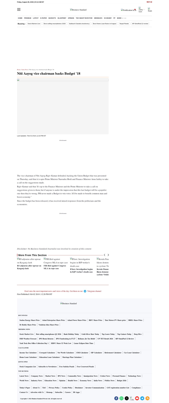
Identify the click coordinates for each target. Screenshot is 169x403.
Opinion (71, 18)
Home (20, 18)
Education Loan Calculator (49, 357)
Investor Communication (94, 387)
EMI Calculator (82, 352)
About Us (36, 387)
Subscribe (58, 392)
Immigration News (90, 376)
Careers (68, 392)
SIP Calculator (96, 352)
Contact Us (24, 392)
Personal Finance (119, 376)
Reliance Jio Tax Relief (86, 338)
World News (24, 380)
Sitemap (49, 392)
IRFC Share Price (95, 320)
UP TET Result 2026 (105, 338)
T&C (44, 387)
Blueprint (62, 18)
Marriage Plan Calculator (72, 357)
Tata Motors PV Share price (115, 320)
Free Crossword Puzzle (85, 366)
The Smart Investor (84, 18)
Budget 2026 (121, 380)
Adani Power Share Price (76, 320)
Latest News (24, 376)
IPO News (61, 376)
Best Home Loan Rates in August (104, 24)
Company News (37, 376)
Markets (52, 18)
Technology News (134, 376)
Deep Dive (138, 334)
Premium (27, 18)
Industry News (36, 380)
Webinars (98, 18)
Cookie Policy (67, 387)
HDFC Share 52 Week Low (61, 343)
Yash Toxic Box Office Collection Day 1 (34, 343)
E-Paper (43, 18)
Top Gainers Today (124, 334)
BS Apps (76, 392)
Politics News (109, 380)
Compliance (136, 387)
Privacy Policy (54, 387)
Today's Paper (25, 387)
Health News (72, 380)
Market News (50, 376)
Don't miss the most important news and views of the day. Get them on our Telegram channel (62, 291)
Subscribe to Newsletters (47, 366)
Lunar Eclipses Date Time (83, 343)
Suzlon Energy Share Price (30, 320)
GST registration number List (118, 387)
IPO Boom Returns (46, 338)
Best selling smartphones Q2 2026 (48, 334)
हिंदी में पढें (149, 2)
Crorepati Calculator (47, 352)
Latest (35, 18)
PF (114, 18)
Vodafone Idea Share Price (49, 324)
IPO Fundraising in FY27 (65, 338)
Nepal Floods (124, 24)
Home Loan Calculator (28, 357)
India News (25, 69)
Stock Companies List (28, 366)
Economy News (85, 380)
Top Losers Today (108, 334)
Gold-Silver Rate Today (90, 334)
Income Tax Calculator (28, 352)
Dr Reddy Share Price (28, 324)
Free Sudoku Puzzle (66, 366)
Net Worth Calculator (66, 352)
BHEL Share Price (135, 320)
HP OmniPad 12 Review (125, 338)
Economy (108, 18)
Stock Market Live (34, 24)
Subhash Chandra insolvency (79, 24)
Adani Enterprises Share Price (53, 320)
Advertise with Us (37, 392)
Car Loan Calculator (132, 352)
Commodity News (74, 376)
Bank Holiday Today (71, 334)
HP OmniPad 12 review (140, 24)
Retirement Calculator (113, 352)
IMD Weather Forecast (28, 338)
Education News (51, 380)
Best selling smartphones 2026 (55, 24)
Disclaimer (79, 387)
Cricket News (105, 376)
